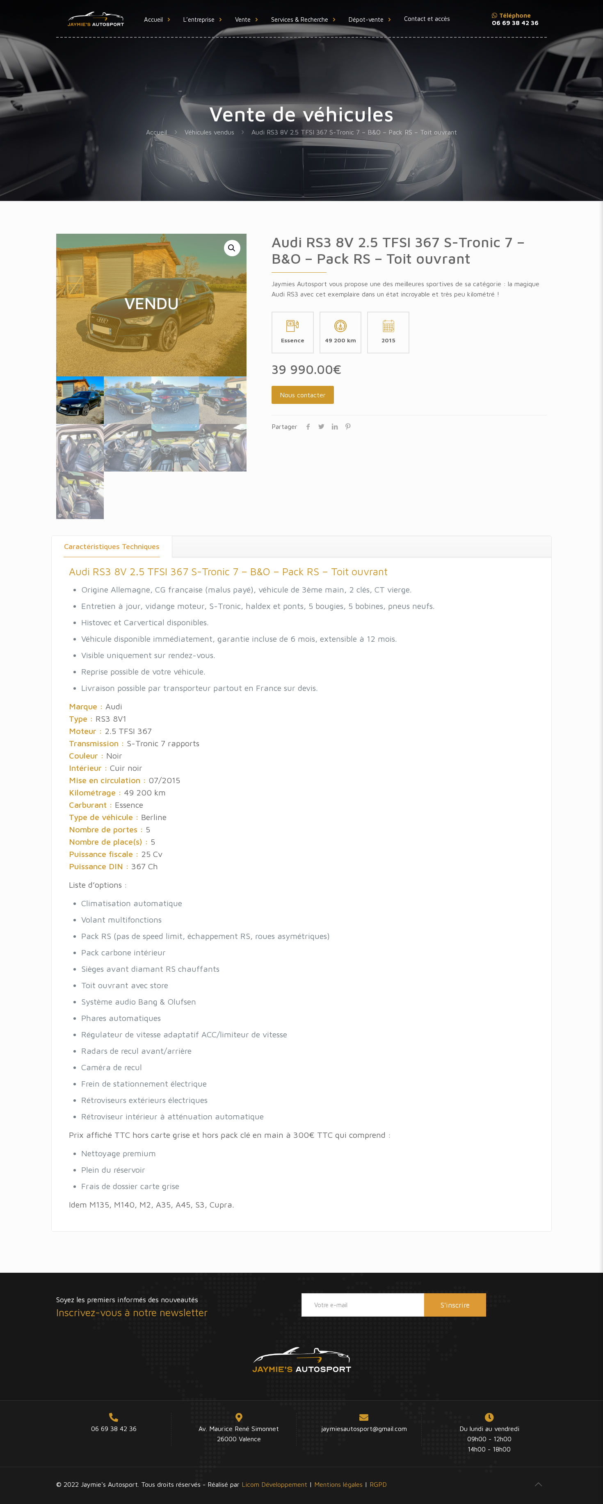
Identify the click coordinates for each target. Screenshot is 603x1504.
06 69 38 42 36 (114, 1428)
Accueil (156, 132)
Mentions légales (338, 1484)
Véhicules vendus (209, 132)
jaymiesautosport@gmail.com (364, 1428)
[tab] (112, 546)
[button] (232, 248)
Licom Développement (274, 1484)
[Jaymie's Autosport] (95, 18)
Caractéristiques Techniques (112, 546)
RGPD (378, 1484)
